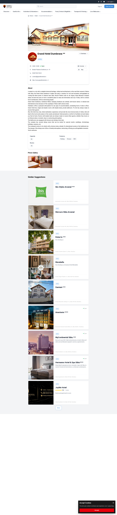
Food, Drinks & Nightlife (63, 11)
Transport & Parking (80, 11)
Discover (7, 11)
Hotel (36, 15)
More (58, 408)
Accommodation (46, 11)
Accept (97, 510)
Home (31, 15)
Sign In (100, 6)
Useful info (16, 11)
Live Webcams (95, 11)
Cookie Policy (110, 506)
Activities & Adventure (30, 11)
